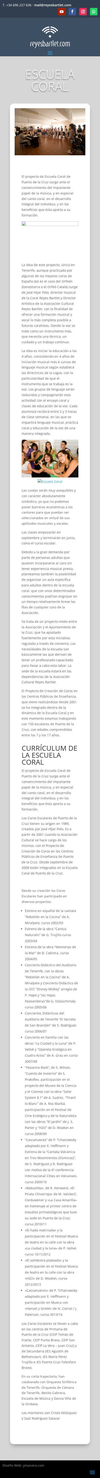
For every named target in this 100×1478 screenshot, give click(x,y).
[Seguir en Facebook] (72, 11)
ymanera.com (33, 1465)
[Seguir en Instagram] (83, 11)
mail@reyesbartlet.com (52, 5)
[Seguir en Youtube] (61, 11)
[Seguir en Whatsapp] (93, 11)
